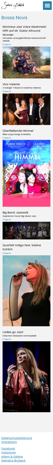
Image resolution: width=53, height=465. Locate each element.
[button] (47, 5)
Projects (7, 44)
